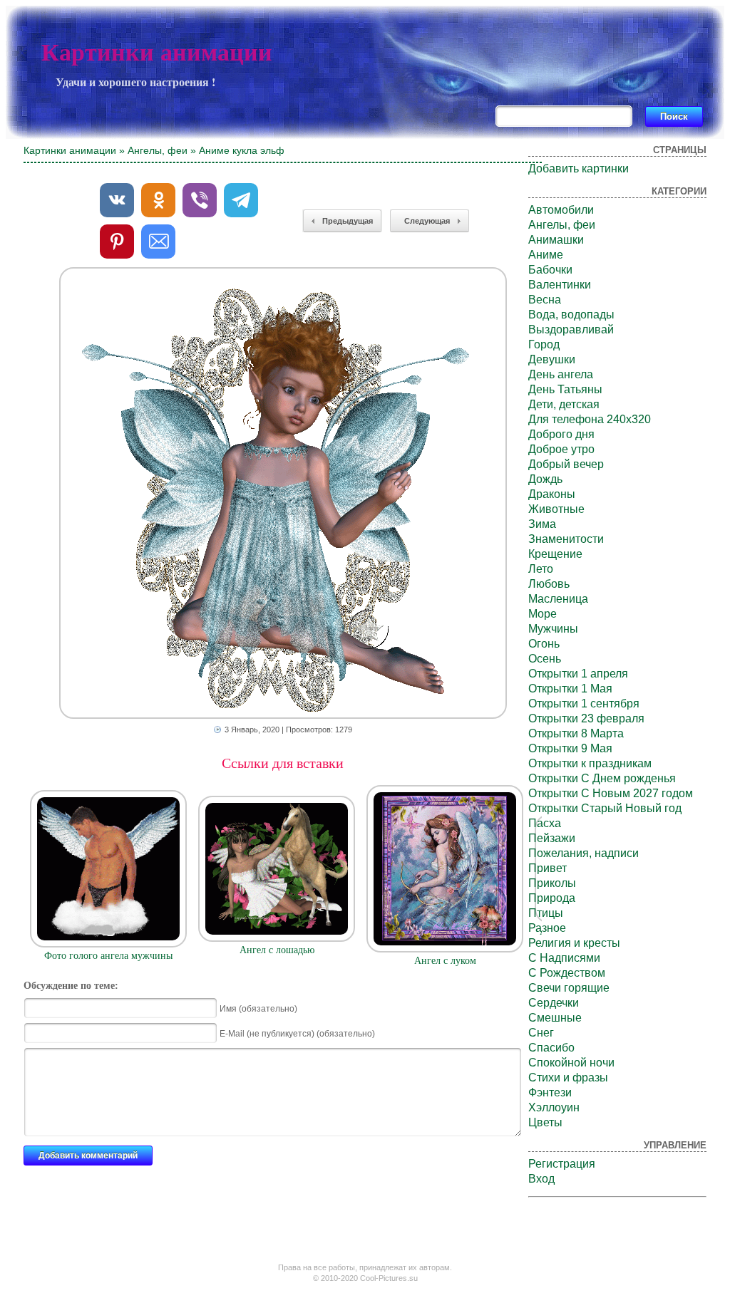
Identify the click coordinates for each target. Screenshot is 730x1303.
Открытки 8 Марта (576, 733)
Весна (544, 300)
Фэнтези (550, 1092)
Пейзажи (551, 838)
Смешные (555, 1018)
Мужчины (553, 629)
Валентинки (559, 285)
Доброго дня (561, 434)
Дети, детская (564, 404)
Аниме (545, 255)
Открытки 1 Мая (570, 688)
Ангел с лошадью (277, 950)
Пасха (544, 823)
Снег (541, 1033)
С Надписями (564, 958)
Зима (542, 524)
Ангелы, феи (157, 150)
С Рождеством (566, 973)
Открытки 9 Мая (570, 748)
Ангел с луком (445, 960)
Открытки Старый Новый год (605, 808)
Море (542, 614)
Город (544, 344)
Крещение (555, 554)
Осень (544, 659)
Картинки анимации (156, 52)
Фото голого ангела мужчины (108, 955)
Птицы (545, 913)
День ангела (560, 374)
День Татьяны (565, 389)
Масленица (558, 599)
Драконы (551, 494)
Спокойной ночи (571, 1063)
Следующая (427, 221)
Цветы (545, 1122)
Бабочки (550, 270)
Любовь (549, 584)
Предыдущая (347, 221)
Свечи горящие (569, 988)
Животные (556, 509)
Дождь (545, 479)
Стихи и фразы (568, 1077)
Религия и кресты (574, 943)
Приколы (552, 883)
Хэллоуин (554, 1107)
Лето (540, 569)
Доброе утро (561, 449)
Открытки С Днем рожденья (602, 778)
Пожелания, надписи (583, 853)
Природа (551, 898)
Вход (541, 1179)
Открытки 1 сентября (583, 703)
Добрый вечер (566, 464)
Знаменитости (566, 539)
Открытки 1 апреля (578, 674)
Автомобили (561, 210)
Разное (547, 928)
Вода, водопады (571, 314)
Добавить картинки (578, 168)
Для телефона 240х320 (589, 419)
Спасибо (551, 1048)
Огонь (544, 644)
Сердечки (553, 1003)
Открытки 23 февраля (586, 718)
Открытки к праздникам (590, 763)
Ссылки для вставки (283, 763)
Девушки (551, 359)
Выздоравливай (571, 329)
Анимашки (556, 240)
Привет (547, 868)
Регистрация (561, 1164)
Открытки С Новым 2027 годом (610, 793)
